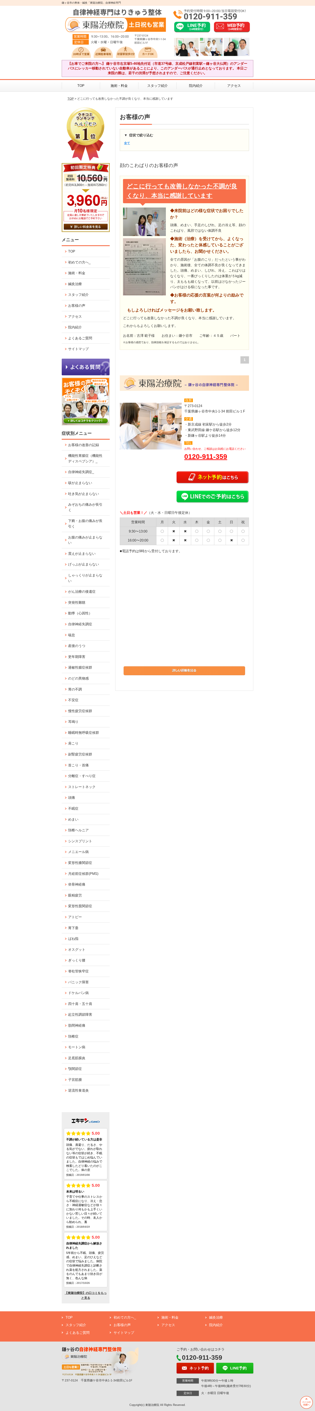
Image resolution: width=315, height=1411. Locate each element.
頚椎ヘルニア (78, 830)
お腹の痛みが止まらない (85, 540)
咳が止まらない (80, 483)
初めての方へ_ (79, 262)
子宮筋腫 (75, 1080)
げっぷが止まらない (83, 564)
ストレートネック (82, 787)
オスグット (76, 949)
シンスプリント (80, 841)
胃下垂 (73, 928)
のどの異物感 (78, 678)
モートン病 (76, 1047)
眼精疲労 (75, 895)
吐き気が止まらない (83, 494)
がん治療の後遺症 (82, 591)
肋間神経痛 (76, 1025)
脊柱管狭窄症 (78, 971)
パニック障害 (78, 982)
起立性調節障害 (80, 1014)
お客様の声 (76, 305)
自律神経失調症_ (81, 472)
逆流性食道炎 (78, 1090)
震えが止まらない (82, 553)
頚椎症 (73, 1036)
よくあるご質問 (80, 338)
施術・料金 (119, 85)
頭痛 (71, 797)
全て (127, 143)
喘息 (71, 635)
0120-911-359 (205, 456)
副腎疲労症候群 (80, 754)
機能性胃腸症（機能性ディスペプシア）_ (85, 458)
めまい (73, 819)
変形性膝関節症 (80, 863)
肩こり (73, 743)
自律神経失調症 (80, 624)
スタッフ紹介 (157, 85)
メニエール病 (78, 852)
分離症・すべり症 (82, 776)
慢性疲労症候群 (80, 711)
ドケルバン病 (78, 993)
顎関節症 (75, 1069)
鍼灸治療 (75, 284)
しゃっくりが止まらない (85, 578)
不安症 (73, 700)
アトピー (75, 917)
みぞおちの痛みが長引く (85, 507)
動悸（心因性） (80, 613)
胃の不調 (75, 689)
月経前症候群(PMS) (83, 873)
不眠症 (73, 808)
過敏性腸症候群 (80, 667)
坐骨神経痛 (76, 884)
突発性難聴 (76, 602)
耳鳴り (73, 722)
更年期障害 (76, 657)
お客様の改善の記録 (83, 445)
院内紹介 (196, 85)
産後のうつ (76, 646)
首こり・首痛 (78, 765)
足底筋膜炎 (76, 1058)
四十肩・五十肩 (80, 1004)
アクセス (234, 85)
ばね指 (73, 938)
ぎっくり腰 (76, 960)
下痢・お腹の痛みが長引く (85, 523)
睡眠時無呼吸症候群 (83, 732)
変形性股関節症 (80, 906)
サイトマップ (78, 349)
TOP (80, 85)
